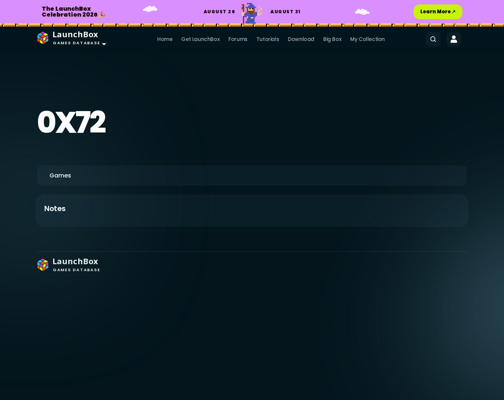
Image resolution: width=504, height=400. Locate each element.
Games (60, 175)
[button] (70, 39)
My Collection (367, 39)
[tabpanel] (252, 214)
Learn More (438, 11)
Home (164, 39)
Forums (238, 39)
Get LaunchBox (200, 39)
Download (301, 39)
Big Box (332, 39)
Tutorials (267, 39)
